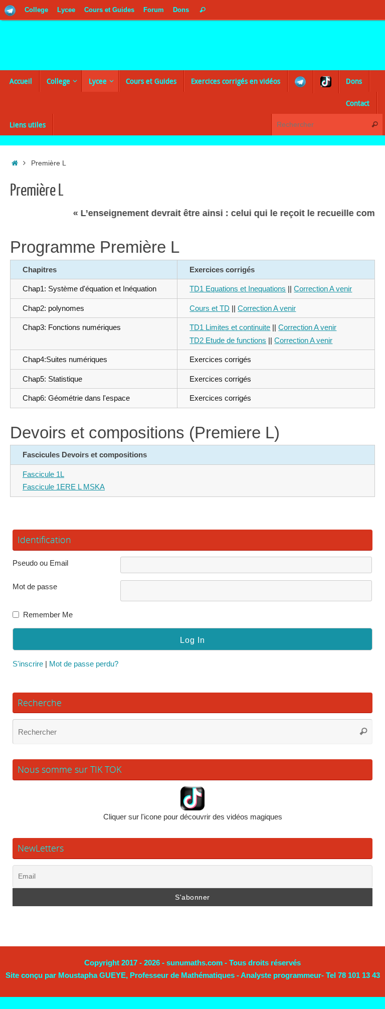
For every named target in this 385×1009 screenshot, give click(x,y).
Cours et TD (209, 308)
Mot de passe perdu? (83, 663)
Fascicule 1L (43, 474)
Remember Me (48, 614)
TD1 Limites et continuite (229, 327)
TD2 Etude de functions (227, 340)
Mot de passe (35, 586)
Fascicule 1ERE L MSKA (64, 486)
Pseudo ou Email (40, 563)
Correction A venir (323, 288)
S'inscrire (28, 663)
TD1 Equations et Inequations (237, 288)
